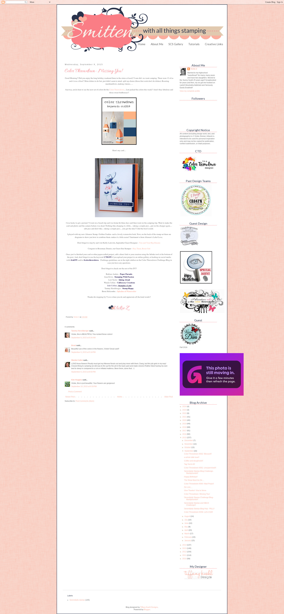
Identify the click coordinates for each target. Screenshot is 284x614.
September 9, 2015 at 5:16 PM (83, 352)
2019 (184, 424)
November (188, 444)
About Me (157, 44)
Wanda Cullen (77, 360)
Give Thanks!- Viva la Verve (195, 490)
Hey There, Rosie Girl (141, 248)
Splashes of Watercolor (126, 291)
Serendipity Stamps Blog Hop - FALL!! (199, 509)
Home (141, 44)
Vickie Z (193, 69)
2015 (184, 437)
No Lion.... (188, 487)
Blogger (147, 610)
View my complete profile (190, 91)
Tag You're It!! (189, 464)
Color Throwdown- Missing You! (197, 494)
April (186, 530)
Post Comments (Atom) (85, 401)
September (189, 451)
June (186, 523)
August (187, 516)
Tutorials (194, 44)
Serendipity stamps (77, 600)
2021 (184, 417)
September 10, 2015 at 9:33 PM (84, 386)
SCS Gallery (175, 44)
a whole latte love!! (191, 457)
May (186, 527)
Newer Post (70, 397)
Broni (73, 345)
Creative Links (214, 44)
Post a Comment (75, 392)
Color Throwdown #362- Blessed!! (198, 454)
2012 (184, 552)
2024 (184, 406)
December (188, 440)
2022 (184, 413)
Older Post (168, 397)
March (187, 534)
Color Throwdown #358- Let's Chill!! (198, 512)
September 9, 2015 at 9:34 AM (83, 338)
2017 (184, 431)
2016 (184, 434)
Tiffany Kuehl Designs (149, 607)
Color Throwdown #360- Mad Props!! (199, 484)
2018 (184, 427)
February (188, 537)
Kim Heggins (76, 380)
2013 (184, 548)
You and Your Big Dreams (149, 242)
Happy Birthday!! (190, 477)
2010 (184, 559)
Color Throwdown (116, 89)
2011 (184, 555)
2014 (184, 545)
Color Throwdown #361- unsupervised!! (200, 468)
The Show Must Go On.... (194, 480)
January (187, 540)
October (187, 447)
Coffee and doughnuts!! (193, 461)
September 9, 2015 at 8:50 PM (83, 372)
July (186, 520)
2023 (184, 410)
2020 (184, 420)
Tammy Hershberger (80, 331)
